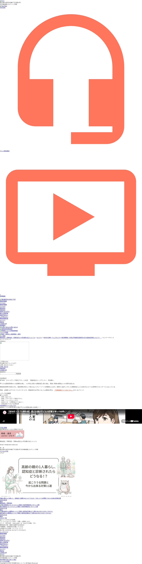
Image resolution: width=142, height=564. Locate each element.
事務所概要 (3, 304)
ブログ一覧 (3, 518)
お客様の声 (3, 323)
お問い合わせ (14, 327)
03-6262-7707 (11, 299)
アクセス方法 (4, 451)
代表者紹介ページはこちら (8, 405)
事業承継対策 (4, 318)
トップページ (4, 532)
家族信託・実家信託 (6, 503)
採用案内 (2, 325)
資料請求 (9, 329)
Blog (1, 501)
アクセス (2, 306)
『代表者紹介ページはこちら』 (63, 390)
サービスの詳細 (4, 561)
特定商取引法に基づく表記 (8, 559)
